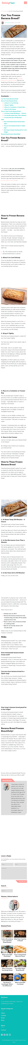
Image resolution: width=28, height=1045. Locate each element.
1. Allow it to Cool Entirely (11, 103)
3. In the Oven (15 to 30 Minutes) (13, 117)
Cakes (3, 1013)
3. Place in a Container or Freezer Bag (14, 107)
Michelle (7, 22)
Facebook (2, 1034)
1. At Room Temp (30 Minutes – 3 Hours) (15, 113)
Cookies (3, 1015)
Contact (3, 1030)
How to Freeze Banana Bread (9, 101)
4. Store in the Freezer (10, 109)
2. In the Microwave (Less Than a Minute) (15, 115)
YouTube (10, 1034)
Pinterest (7, 1034)
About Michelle (7, 780)
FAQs (2, 119)
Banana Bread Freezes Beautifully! (10, 134)
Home (2, 11)
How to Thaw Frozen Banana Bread (11, 111)
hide (10, 96)
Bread (6, 11)
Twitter (4, 1034)
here (22, 921)
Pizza (2, 1020)
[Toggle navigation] (25, 2)
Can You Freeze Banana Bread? (9, 99)
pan (25, 321)
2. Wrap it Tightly (8, 105)
